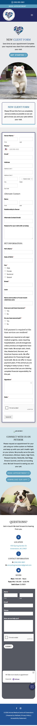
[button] (32, 687)
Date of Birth (9, 257)
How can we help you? (12, 618)
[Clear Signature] (31, 383)
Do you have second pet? (13, 318)
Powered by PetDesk (13, 715)
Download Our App (17, 480)
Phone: (7, 146)
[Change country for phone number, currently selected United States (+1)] (6, 149)
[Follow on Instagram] (20, 708)
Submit (8, 417)
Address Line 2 (8, 175)
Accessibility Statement (18, 718)
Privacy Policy (25, 715)
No (8, 314)
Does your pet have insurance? (15, 308)
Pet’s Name (8, 249)
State (21, 182)
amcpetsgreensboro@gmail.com (19, 565)
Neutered (10, 274)
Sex (6, 265)
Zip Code (6, 188)
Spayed (9, 277)
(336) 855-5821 (19, 562)
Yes (8, 311)
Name (6, 199)
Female (9, 271)
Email (6, 154)
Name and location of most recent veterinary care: (15, 299)
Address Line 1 (8, 168)
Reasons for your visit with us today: (16, 226)
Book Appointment (17, 6)
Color (6, 289)
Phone (6, 610)
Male (8, 268)
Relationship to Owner (11, 209)
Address (7, 162)
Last (21, 142)
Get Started (17, 55)
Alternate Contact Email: (12, 217)
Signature (8, 379)
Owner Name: (9, 135)
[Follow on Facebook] (16, 708)
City (5, 182)
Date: (6, 397)
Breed (6, 281)
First (5, 142)
